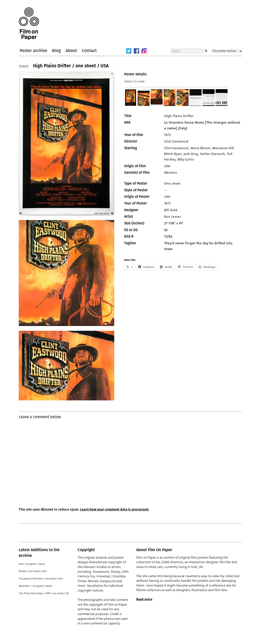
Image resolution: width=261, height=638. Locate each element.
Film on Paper (29, 23)
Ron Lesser (172, 216)
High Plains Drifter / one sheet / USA (71, 65)
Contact (89, 50)
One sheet (172, 183)
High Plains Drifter (179, 115)
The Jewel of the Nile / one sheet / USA (40, 578)
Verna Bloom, (201, 148)
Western (170, 172)
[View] (131, 97)
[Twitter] (128, 51)
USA (167, 166)
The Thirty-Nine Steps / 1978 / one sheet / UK (44, 593)
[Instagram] (144, 51)
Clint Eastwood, (177, 148)
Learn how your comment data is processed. (114, 509)
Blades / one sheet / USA (32, 571)
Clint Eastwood (176, 141)
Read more (144, 599)
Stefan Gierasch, (213, 153)
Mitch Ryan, (174, 153)
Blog (56, 50)
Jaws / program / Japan (32, 564)
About (71, 50)
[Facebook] (136, 51)
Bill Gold (170, 210)
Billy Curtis (186, 159)
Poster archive (33, 50)
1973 (167, 134)
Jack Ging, (192, 153)
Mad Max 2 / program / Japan (35, 586)
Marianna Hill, (223, 148)
